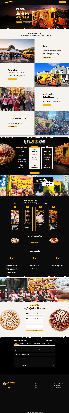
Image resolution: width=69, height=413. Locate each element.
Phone (27, 318)
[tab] (16, 343)
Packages (36, 387)
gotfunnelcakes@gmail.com (60, 383)
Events (35, 385)
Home (35, 383)
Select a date (36, 318)
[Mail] (54, 383)
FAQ (36, 385)
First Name (27, 313)
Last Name (36, 313)
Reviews (37, 383)
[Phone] (54, 385)
